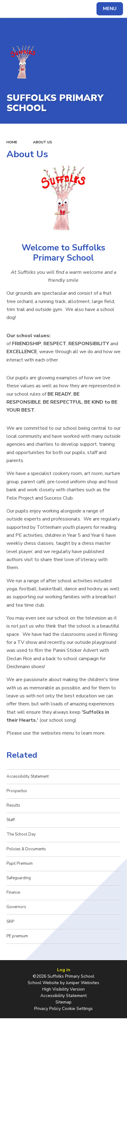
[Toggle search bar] (11, 9)
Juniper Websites (82, 983)
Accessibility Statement (63, 996)
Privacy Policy (47, 1008)
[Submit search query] (75, 8)
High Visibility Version (63, 989)
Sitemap (63, 1002)
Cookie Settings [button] (77, 1008)
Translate (51, 10)
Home (11, 142)
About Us (42, 142)
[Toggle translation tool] (27, 9)
